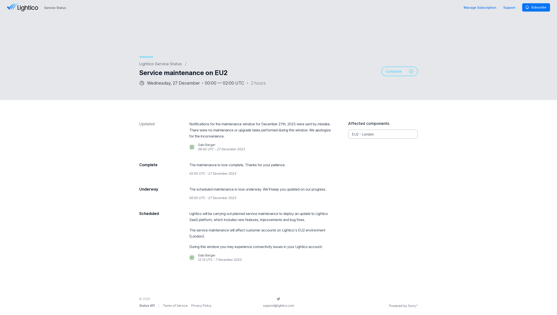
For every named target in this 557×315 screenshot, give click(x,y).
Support (509, 7)
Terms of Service (175, 305)
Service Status (55, 8)
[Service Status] (22, 7)
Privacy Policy (201, 305)
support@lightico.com (278, 305)
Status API (147, 305)
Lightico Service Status (160, 64)
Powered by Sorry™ (403, 306)
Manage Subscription (480, 7)
